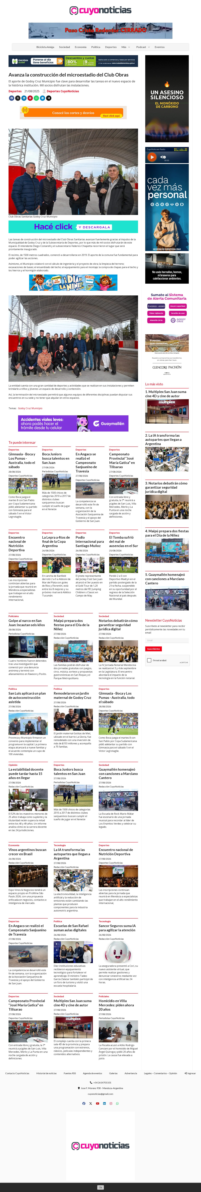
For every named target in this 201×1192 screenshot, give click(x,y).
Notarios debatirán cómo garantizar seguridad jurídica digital (118, 625)
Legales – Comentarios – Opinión (160, 1073)
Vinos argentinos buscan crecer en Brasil (27, 852)
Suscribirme (153, 648)
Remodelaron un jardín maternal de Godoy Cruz (72, 695)
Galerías (113, 1073)
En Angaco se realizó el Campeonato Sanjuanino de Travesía (86, 462)
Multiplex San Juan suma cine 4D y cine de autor (73, 1003)
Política (95, 47)
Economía (80, 47)
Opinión (13, 764)
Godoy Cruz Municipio (30, 408)
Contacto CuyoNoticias (17, 1073)
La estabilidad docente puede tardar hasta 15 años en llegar (26, 773)
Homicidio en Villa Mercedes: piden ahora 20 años (116, 1005)
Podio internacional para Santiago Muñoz (90, 541)
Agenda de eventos (92, 1073)
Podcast (141, 47)
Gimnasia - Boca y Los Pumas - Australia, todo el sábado (22, 460)
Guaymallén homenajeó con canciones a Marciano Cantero (118, 773)
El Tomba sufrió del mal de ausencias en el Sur (123, 541)
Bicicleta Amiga (45, 47)
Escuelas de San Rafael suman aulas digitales (71, 928)
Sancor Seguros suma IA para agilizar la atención (117, 928)
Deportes (111, 47)
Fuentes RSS (70, 1073)
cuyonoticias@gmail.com (100, 1093)
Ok (100, 1187)
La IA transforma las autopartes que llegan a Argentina (72, 854)
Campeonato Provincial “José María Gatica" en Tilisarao (122, 460)
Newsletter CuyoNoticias (163, 620)
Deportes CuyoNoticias (63, 91)
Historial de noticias (46, 1073)
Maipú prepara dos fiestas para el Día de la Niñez (71, 625)
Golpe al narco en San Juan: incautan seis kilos (27, 623)
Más (124, 47)
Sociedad (64, 47)
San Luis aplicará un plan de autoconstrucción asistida (27, 697)
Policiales (14, 616)
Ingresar (191, 1073)
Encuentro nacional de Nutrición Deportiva (17, 543)
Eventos (160, 47)
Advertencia (131, 1073)
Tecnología (60, 845)
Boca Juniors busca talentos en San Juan (55, 458)
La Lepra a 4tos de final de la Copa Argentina (56, 541)
